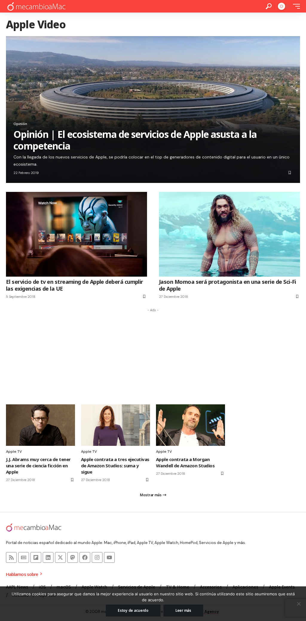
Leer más (183, 610)
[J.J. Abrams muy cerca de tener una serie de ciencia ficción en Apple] (40, 425)
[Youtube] (109, 557)
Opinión (20, 123)
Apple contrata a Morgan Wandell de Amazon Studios (185, 462)
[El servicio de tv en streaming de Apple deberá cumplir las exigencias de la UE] (76, 234)
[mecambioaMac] (36, 6)
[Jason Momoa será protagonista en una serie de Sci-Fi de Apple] (229, 234)
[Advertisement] (153, 356)
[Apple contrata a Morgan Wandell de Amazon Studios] (190, 425)
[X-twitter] (60, 557)
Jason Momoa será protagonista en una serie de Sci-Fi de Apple (227, 285)
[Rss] (11, 557)
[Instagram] (97, 557)
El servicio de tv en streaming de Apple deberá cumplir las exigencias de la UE (74, 285)
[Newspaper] (23, 557)
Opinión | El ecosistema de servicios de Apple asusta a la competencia (135, 140)
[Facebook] (84, 557)
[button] (268, 6)
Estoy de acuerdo (133, 610)
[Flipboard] (35, 557)
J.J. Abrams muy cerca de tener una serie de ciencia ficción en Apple (38, 465)
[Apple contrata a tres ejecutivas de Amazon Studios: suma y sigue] (115, 425)
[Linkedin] (48, 557)
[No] (299, 604)
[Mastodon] (72, 557)
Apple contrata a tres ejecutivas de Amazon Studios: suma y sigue (115, 465)
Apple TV (14, 451)
